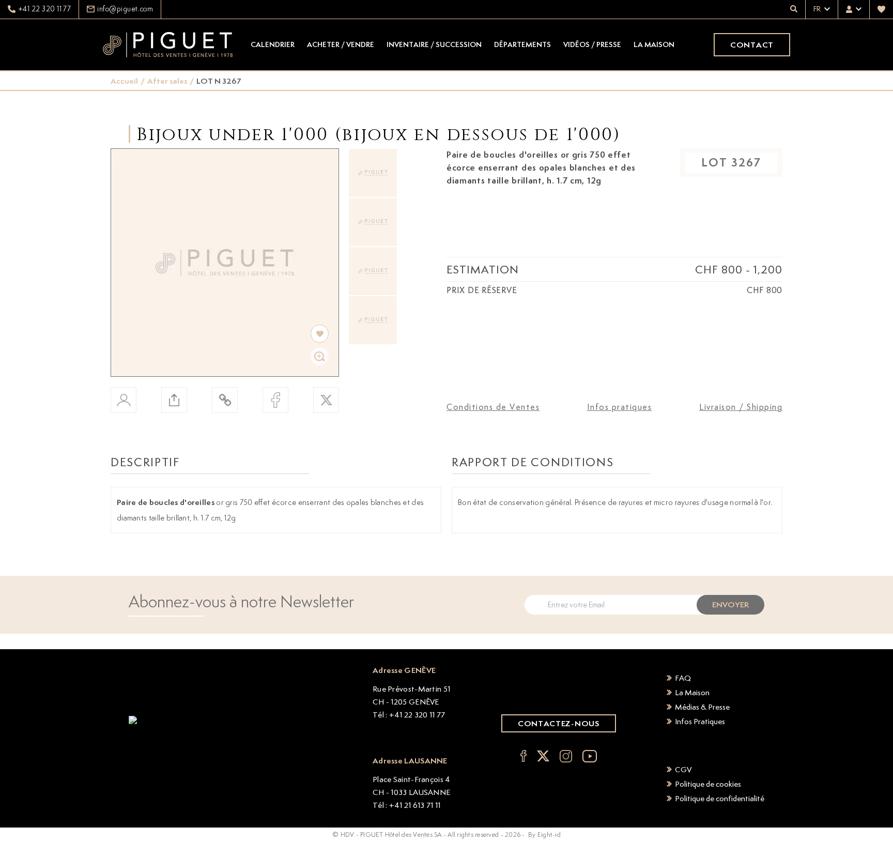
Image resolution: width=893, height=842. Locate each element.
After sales (167, 80)
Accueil (124, 80)
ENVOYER (730, 604)
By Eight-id (544, 834)
